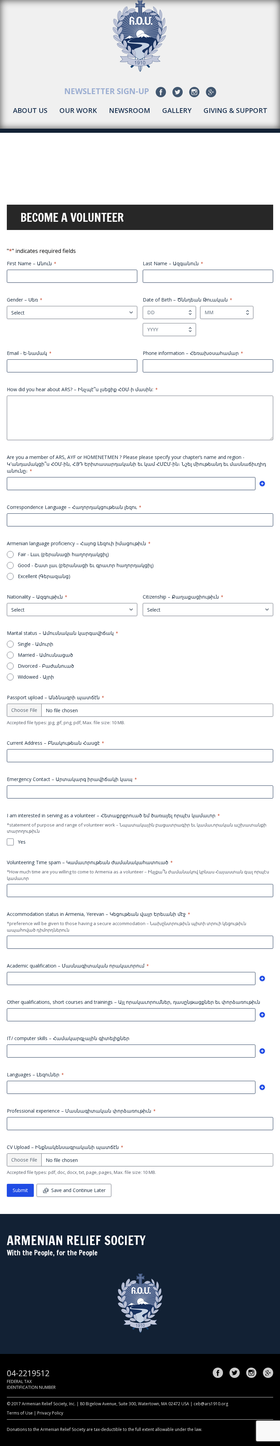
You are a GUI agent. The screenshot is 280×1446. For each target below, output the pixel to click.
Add (262, 483)
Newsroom (129, 110)
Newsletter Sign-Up (106, 91)
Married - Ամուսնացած (45, 655)
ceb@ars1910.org (211, 1404)
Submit (20, 1190)
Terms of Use (20, 1413)
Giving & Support (235, 110)
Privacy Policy (50, 1413)
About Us (30, 110)
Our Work (78, 110)
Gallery (177, 110)
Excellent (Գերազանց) (44, 576)
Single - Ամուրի (35, 644)
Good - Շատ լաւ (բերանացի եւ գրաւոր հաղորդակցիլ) (86, 565)
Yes (22, 842)
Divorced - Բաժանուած (46, 666)
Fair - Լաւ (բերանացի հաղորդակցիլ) (63, 554)
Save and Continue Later (78, 1190)
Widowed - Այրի (36, 677)
